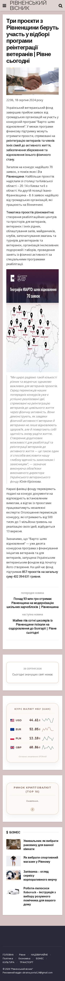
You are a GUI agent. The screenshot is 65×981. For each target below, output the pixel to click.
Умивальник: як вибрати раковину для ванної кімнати (40, 845)
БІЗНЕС (40, 958)
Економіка (24, 958)
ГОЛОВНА (8, 954)
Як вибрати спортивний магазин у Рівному (40, 859)
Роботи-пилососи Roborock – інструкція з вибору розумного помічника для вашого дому (39, 896)
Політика (8, 958)
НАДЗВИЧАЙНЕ (39, 954)
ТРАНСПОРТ (26, 962)
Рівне (22, 954)
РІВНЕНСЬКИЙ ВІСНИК (28, 5)
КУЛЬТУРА (8, 962)
